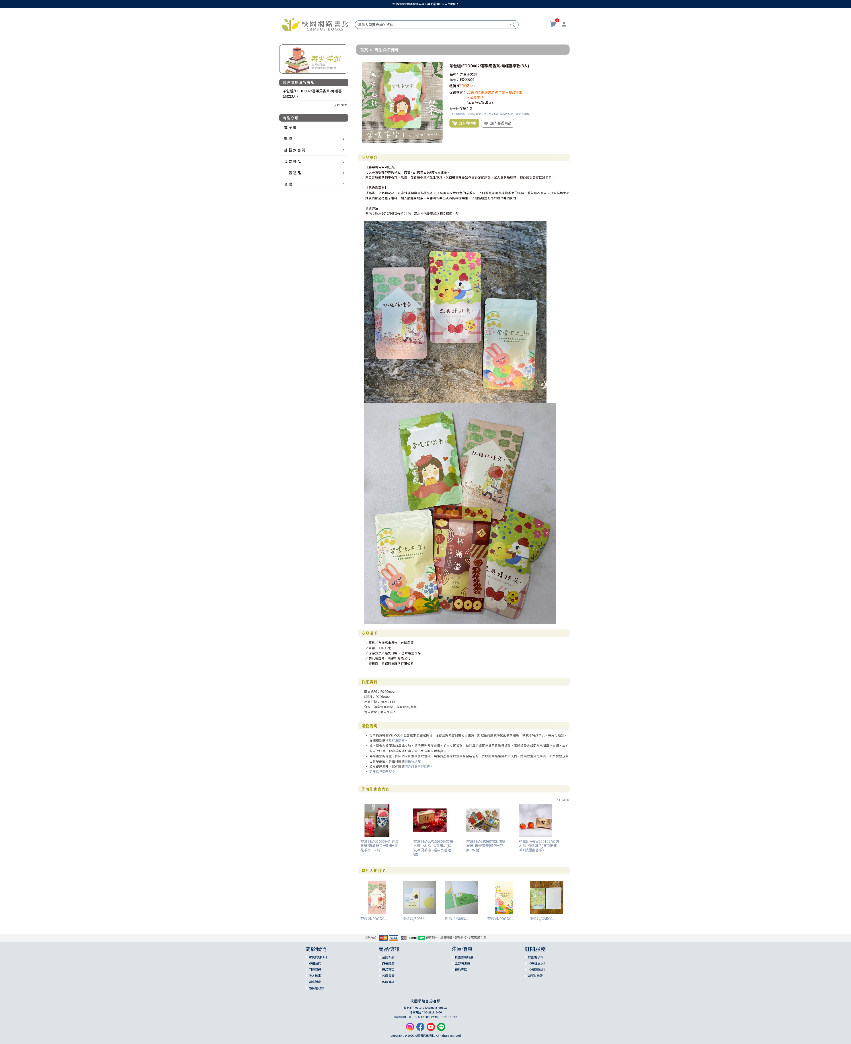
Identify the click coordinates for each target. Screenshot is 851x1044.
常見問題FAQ (318, 957)
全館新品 (388, 957)
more (564, 799)
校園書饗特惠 (464, 957)
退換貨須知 (413, 761)
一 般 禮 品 (292, 172)
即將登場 (388, 982)
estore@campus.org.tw (431, 1007)
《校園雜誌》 (537, 969)
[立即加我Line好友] (441, 1028)
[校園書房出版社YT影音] (431, 1028)
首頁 (364, 49)
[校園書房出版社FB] (420, 1028)
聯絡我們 (315, 963)
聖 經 (288, 138)
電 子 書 (290, 127)
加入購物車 (466, 123)
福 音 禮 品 (292, 161)
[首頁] (315, 24)
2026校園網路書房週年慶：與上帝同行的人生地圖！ (425, 4)
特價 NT (455, 85)
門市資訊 (315, 969)
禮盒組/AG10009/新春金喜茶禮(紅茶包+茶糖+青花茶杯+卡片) (379, 845)
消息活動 (315, 982)
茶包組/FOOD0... (373, 918)
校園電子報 (535, 957)
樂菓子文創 (468, 74)
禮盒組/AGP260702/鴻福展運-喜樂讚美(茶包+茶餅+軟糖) (486, 845)
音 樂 (288, 184)
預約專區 (461, 969)
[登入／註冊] (563, 24)
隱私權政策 (316, 988)
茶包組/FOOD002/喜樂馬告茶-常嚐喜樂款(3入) (312, 93)
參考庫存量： (459, 108)
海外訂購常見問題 (417, 766)
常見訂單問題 (395, 740)
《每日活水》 (537, 963)
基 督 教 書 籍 (294, 150)
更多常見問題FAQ (382, 771)
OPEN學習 (535, 975)
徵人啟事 (315, 975)
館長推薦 (388, 963)
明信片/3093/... (415, 918)
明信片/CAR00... (542, 918)
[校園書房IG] (410, 1028)
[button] (438, 65)
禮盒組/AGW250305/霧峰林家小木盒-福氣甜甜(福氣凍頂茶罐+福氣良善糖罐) (433, 848)
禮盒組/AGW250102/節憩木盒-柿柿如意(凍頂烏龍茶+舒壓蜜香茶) (539, 845)
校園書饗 (388, 975)
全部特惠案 (462, 963)
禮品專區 (388, 969)
